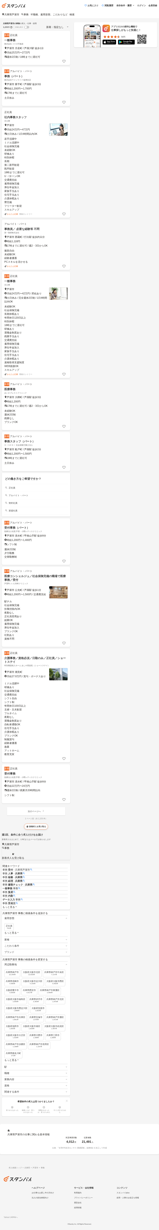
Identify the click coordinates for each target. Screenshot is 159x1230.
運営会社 (78, 1203)
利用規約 (78, 1193)
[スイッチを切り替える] (26, 27)
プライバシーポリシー (83, 1198)
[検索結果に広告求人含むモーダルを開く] (11, 27)
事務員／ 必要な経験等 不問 (21, 229)
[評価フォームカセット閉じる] (67, 1101)
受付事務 (10, 773)
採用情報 (78, 1208)
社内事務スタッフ (15, 117)
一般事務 (10, 40)
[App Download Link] (109, 42)
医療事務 (10, 389)
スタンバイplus (123, 1193)
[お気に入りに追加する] (64, 61)
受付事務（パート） (17, 527)
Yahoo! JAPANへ (11, 1217)
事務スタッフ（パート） (19, 441)
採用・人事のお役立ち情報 (128, 1198)
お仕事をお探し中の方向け (43, 1193)
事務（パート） (14, 76)
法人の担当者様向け (40, 1198)
